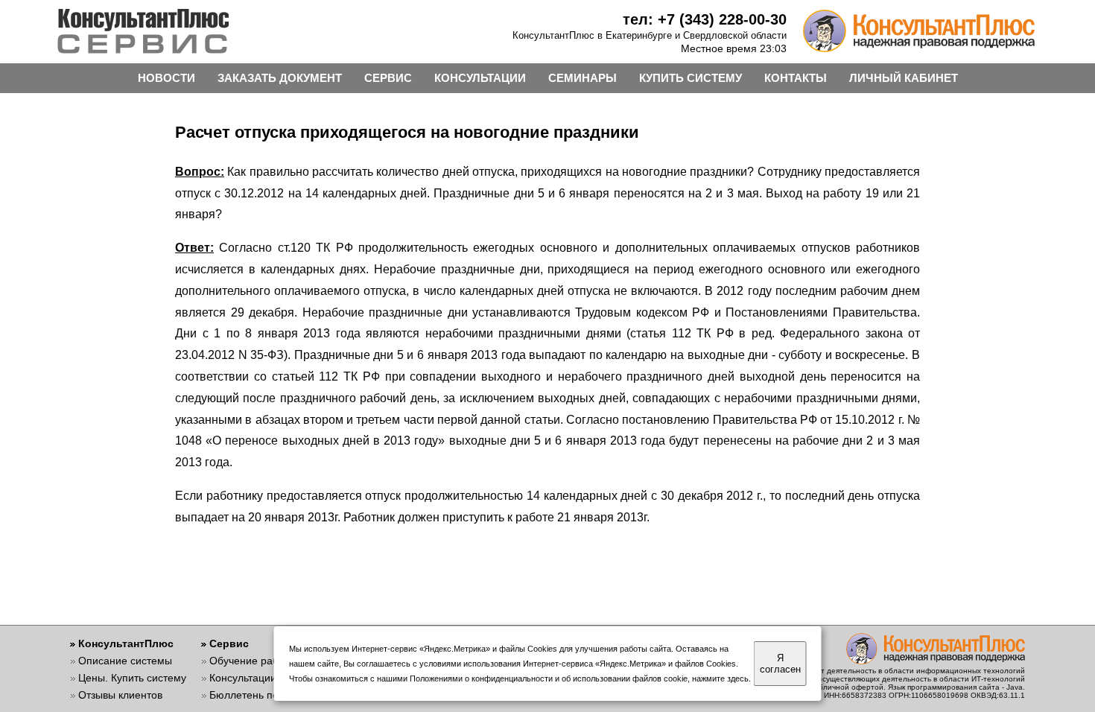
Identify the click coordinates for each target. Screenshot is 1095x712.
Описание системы (125, 661)
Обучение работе (252, 661)
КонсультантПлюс (126, 643)
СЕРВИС (388, 77)
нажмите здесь (720, 678)
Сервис (229, 643)
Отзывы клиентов (120, 695)
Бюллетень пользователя (271, 695)
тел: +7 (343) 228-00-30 (705, 19)
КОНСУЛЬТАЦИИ (480, 77)
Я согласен (780, 663)
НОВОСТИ (166, 77)
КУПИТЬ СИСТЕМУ (690, 77)
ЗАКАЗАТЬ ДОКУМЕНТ (280, 77)
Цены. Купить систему (132, 678)
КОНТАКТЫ (795, 77)
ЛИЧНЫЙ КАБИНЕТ (903, 77)
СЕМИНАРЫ (582, 77)
